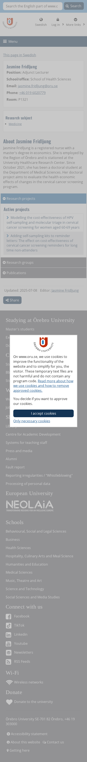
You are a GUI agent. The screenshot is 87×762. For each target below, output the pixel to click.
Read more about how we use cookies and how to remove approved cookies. (43, 386)
